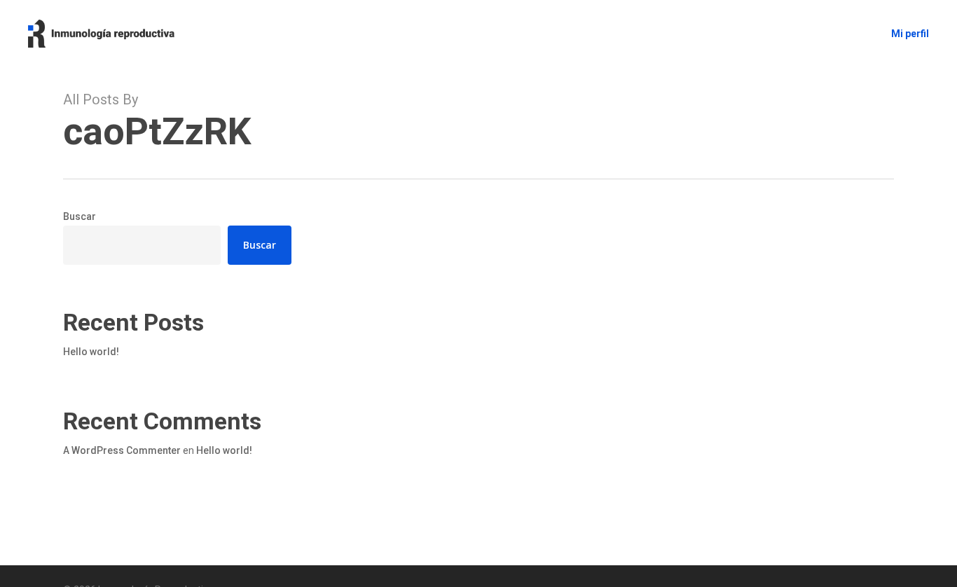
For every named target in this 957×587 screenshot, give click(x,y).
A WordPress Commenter (122, 450)
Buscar (79, 216)
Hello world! (91, 351)
